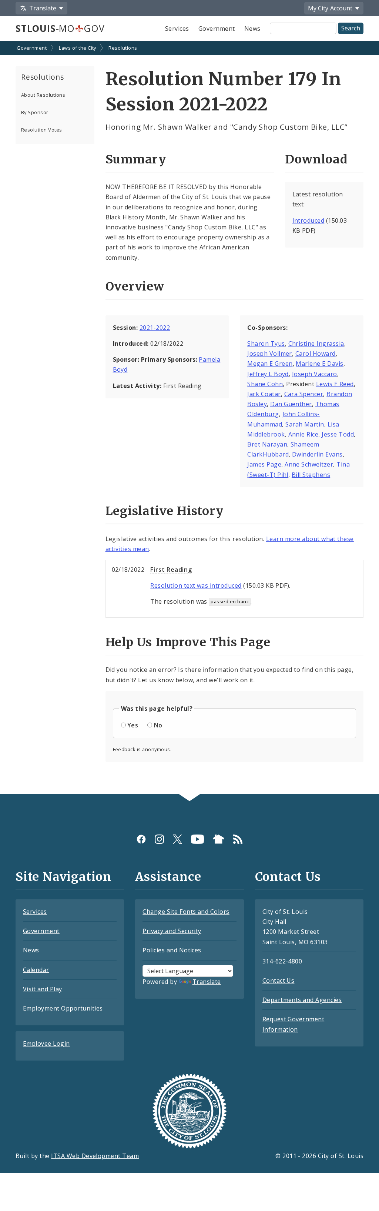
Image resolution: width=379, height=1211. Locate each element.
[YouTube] (197, 839)
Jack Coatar (264, 394)
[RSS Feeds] (237, 839)
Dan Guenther (291, 404)
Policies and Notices (171, 950)
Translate (206, 982)
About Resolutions (43, 95)
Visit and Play (42, 989)
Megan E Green (269, 363)
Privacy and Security (171, 931)
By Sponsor (34, 112)
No (158, 725)
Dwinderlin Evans (317, 454)
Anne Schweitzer (309, 464)
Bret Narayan (267, 444)
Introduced (308, 220)
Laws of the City (77, 47)
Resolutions (122, 47)
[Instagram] (159, 839)
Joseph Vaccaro (314, 374)
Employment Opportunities (63, 1008)
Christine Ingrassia (316, 343)
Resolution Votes (41, 129)
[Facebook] (141, 839)
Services (177, 28)
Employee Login (46, 1043)
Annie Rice (303, 434)
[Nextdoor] (218, 839)
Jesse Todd (338, 434)
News (252, 28)
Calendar (36, 970)
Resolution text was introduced (195, 585)
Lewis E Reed (335, 384)
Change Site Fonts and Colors (185, 912)
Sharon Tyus (266, 343)
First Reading (171, 569)
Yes (132, 725)
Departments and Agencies (302, 1000)
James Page (264, 464)
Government (216, 28)
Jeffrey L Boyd (268, 374)
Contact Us (278, 980)
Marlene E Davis (319, 363)
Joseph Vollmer (269, 353)
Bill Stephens (311, 475)
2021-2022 (155, 328)
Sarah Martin (304, 424)
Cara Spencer (303, 394)
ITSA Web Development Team (95, 1156)
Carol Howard (315, 353)
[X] (177, 839)
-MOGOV (60, 28)
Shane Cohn (265, 384)
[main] (189, 418)
